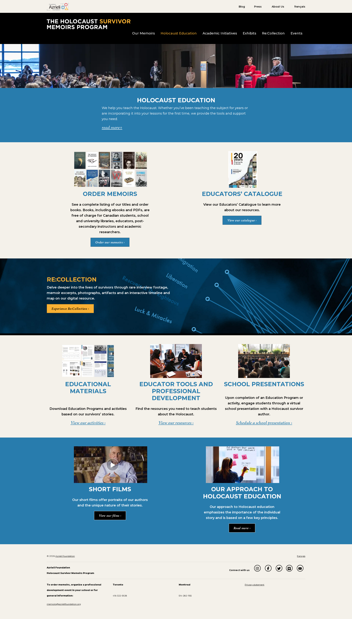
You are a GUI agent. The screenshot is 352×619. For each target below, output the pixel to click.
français (299, 6)
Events (296, 33)
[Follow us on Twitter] (279, 568)
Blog (242, 6)
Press (258, 6)
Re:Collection (273, 33)
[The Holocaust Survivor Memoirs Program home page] (89, 24)
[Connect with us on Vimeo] (289, 568)
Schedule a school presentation (263, 423)
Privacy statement (254, 584)
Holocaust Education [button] (179, 33)
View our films (109, 515)
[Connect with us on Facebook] (268, 568)
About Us (278, 6)
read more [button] (111, 127)
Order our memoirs (109, 242)
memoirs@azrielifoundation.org (64, 604)
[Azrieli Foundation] (58, 6)
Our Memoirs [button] (143, 33)
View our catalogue (241, 220)
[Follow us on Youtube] (300, 568)
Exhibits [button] (249, 33)
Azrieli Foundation (65, 556)
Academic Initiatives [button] (220, 33)
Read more (242, 528)
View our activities (87, 423)
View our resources (174, 423)
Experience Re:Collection (69, 308)
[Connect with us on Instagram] (257, 568)
